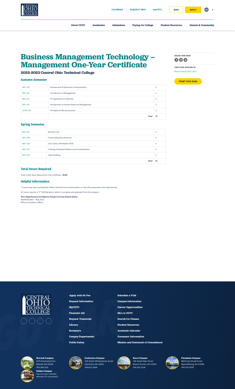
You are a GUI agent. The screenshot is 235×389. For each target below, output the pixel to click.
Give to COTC (125, 313)
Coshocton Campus (94, 358)
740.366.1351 (42, 367)
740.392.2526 (139, 367)
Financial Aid (77, 313)
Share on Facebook (176, 60)
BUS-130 (26, 155)
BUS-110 (25, 93)
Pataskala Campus (190, 358)
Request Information (81, 301)
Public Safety (76, 342)
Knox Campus (140, 358)
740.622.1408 (91, 367)
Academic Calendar (129, 330)
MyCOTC (74, 307)
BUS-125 (25, 99)
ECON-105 (26, 110)
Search (212, 10)
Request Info (138, 10)
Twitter (49, 321)
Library (73, 324)
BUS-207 (26, 87)
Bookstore (75, 330)
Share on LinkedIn (185, 60)
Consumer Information (131, 336)
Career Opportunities (130, 307)
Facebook (24, 321)
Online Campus (44, 371)
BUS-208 (26, 137)
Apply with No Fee (79, 295)
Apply (193, 10)
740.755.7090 (187, 367)
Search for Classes (128, 318)
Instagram (40, 321)
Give (176, 10)
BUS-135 (25, 104)
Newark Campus (45, 358)
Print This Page (188, 82)
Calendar (117, 10)
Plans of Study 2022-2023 (185, 71)
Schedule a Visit (127, 295)
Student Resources (128, 324)
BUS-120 (26, 132)
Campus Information (129, 301)
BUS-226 (26, 143)
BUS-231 (25, 149)
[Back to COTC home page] (34, 10)
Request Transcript (80, 318)
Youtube (32, 321)
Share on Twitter (181, 60)
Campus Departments (81, 336)
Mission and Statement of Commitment (140, 342)
